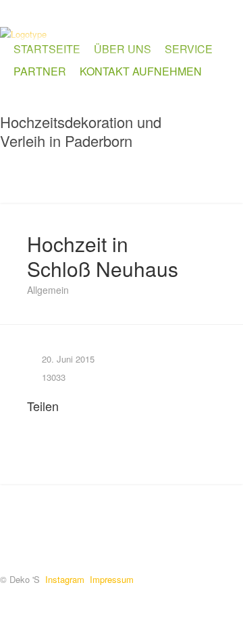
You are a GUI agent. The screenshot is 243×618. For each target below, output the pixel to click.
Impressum (112, 579)
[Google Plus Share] (67, 423)
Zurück (162, 177)
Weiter (229, 177)
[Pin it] (84, 423)
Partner (40, 71)
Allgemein (48, 290)
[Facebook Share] (33, 423)
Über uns (122, 49)
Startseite (47, 49)
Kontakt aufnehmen (141, 71)
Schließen (195, 177)
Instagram (64, 579)
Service (189, 49)
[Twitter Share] (50, 423)
